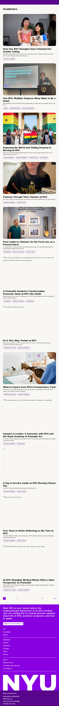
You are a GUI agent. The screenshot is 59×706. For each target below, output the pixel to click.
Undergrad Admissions (11, 696)
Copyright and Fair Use (11, 666)
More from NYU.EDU (9, 693)
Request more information (12, 623)
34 (42, 598)
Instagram (6, 640)
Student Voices (33, 157)
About (5, 660)
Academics (7, 632)
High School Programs (11, 701)
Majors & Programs (9, 59)
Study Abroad (44, 157)
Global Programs (8, 157)
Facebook (6, 646)
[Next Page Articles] (55, 598)
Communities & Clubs (10, 347)
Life (4, 629)
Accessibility (7, 668)
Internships (7, 252)
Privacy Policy (8, 663)
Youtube (6, 649)
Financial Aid (7, 699)
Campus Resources (15, 108)
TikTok (5, 651)
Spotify (5, 654)
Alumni (6, 108)
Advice (5, 635)
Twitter (5, 643)
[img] (29, 30)
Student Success (9, 703)
